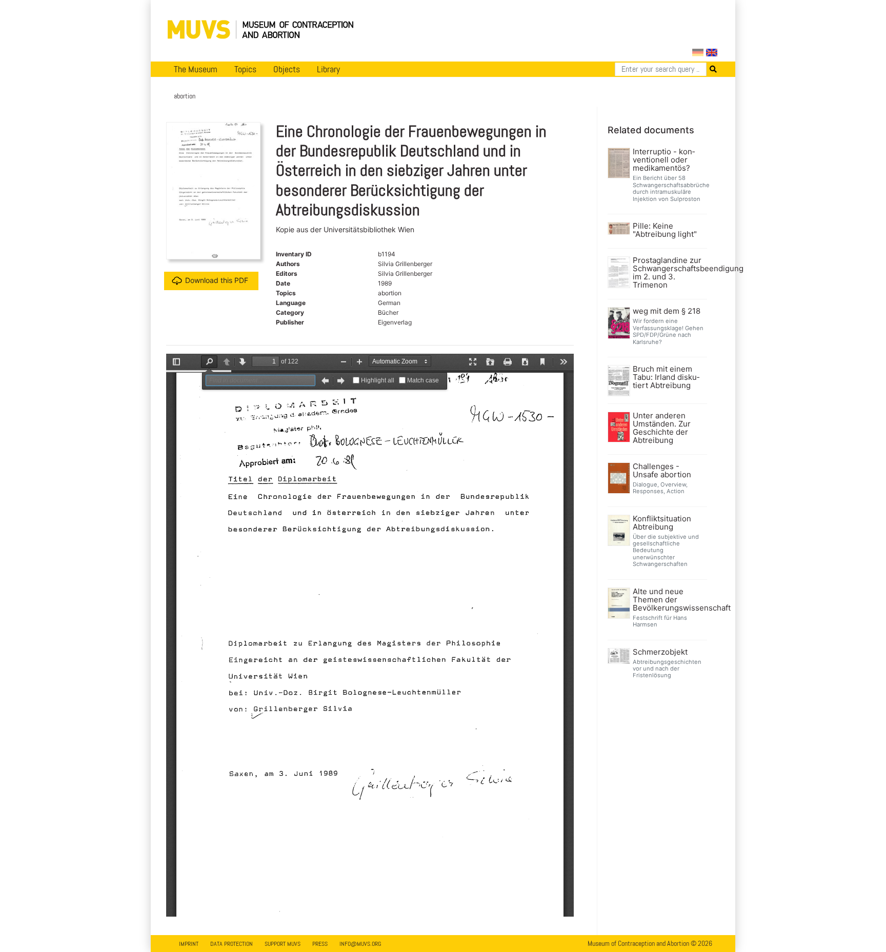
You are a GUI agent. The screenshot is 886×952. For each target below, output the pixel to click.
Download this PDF (216, 280)
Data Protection (231, 944)
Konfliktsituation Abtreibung (662, 523)
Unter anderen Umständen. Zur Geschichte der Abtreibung (662, 428)
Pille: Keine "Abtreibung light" (665, 230)
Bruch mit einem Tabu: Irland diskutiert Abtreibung (666, 377)
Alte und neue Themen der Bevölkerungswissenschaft (669, 600)
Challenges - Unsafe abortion (662, 470)
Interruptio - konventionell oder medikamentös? (664, 160)
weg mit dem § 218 (666, 311)
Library (328, 69)
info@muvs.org (360, 944)
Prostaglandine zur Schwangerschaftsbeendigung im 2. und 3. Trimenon (669, 272)
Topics (245, 69)
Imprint (188, 944)
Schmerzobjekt (660, 652)
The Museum (195, 69)
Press (320, 944)
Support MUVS (282, 944)
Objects (286, 69)
